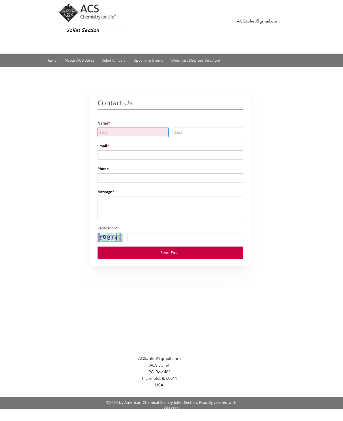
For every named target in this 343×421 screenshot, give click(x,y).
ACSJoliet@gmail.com (258, 21)
